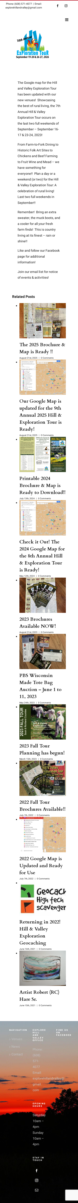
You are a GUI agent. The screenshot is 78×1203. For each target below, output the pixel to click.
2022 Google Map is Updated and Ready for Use (41, 866)
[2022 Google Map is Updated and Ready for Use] (42, 834)
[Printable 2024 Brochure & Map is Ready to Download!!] (42, 454)
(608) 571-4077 (36, 1061)
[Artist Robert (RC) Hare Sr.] (42, 968)
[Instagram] (37, 1180)
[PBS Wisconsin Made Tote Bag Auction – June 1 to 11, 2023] (42, 651)
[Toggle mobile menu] (67, 20)
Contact (15, 1054)
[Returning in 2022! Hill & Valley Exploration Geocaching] (42, 898)
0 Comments (47, 358)
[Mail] (37, 1190)
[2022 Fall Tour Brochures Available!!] (42, 778)
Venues (15, 1039)
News (15, 1046)
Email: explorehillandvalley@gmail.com (23, 6)
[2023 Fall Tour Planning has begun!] (42, 722)
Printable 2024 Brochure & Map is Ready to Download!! (42, 485)
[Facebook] (37, 1171)
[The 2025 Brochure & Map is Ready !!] (42, 320)
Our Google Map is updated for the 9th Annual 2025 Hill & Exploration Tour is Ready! (40, 415)
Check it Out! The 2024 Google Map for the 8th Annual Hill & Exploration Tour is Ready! (42, 556)
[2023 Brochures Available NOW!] (42, 595)
